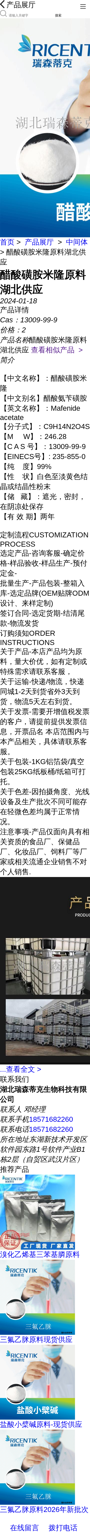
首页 (7, 242)
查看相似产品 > (57, 350)
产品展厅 (39, 242)
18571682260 (51, 1119)
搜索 (58, 15)
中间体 (77, 242)
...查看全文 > (20, 1069)
